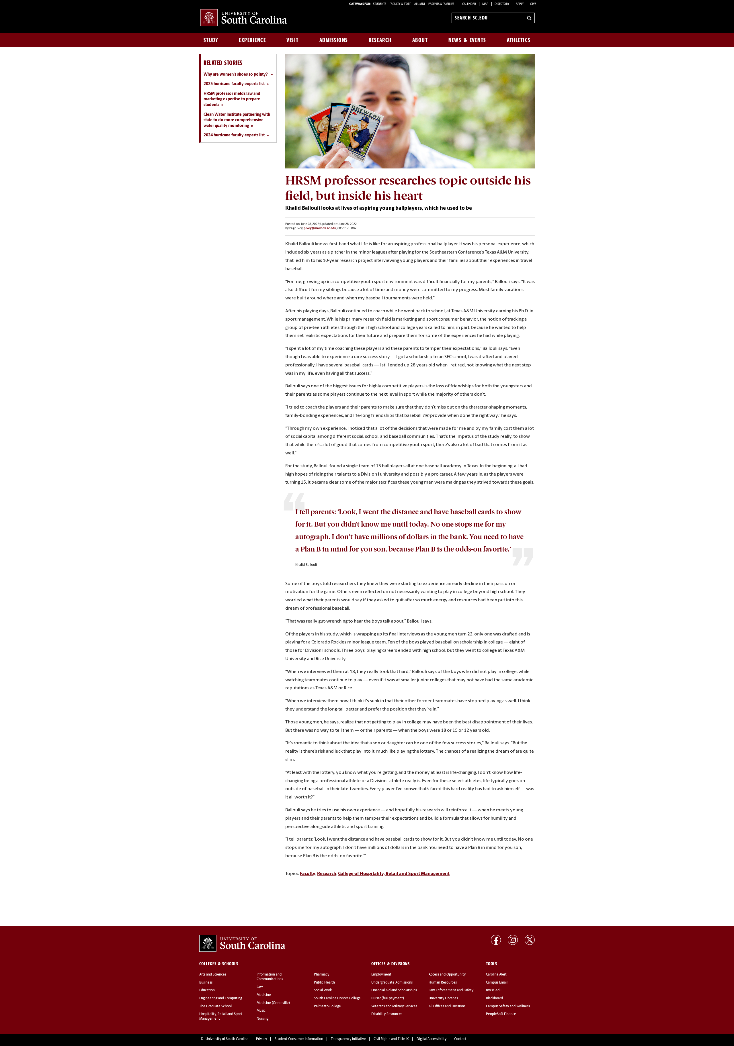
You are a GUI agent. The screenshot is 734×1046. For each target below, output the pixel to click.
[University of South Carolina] (242, 943)
